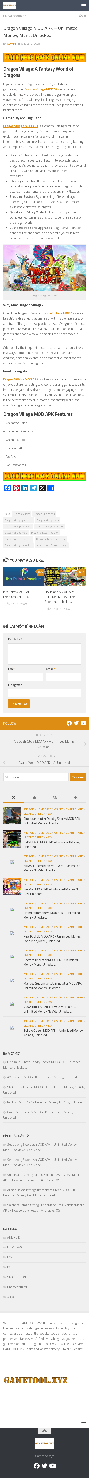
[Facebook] (69, 723)
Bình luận (15, 639)
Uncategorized (14, 16)
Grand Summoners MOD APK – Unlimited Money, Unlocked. (52, 915)
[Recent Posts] (13, 798)
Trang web (15, 685)
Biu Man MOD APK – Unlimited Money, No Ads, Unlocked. (51, 891)
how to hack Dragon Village (51, 545)
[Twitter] (76, 723)
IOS (56, 809)
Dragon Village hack (48, 520)
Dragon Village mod (16, 533)
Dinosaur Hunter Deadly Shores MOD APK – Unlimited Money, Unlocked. (53, 821)
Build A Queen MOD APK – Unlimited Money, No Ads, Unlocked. (53, 1033)
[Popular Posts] (34, 798)
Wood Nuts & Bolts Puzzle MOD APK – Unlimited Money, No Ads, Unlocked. (50, 1009)
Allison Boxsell (17, 1189)
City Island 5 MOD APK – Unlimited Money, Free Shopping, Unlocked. (60, 596)
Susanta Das (16, 1174)
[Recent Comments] (54, 798)
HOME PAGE (44, 809)
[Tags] (75, 798)
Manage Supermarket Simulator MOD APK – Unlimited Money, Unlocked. (54, 985)
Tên (11, 668)
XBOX (49, 814)
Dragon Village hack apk (18, 526)
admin (11, 43)
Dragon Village (22, 514)
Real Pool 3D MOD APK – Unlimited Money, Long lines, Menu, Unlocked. (52, 938)
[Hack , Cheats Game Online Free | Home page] (11, 5)
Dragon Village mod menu (51, 539)
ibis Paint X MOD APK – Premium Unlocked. (18, 594)
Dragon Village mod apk (44, 533)
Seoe (10, 1144)
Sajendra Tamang (19, 1204)
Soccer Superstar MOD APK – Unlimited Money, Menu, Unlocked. (51, 962)
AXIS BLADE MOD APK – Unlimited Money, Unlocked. (52, 844)
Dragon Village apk (44, 514)
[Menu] (83, 5)
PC (61, 809)
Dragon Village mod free (18, 539)
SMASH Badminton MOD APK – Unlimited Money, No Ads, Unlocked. (52, 868)
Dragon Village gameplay (19, 520)
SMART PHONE (74, 809)
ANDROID (29, 809)
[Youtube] (83, 723)
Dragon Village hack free (49, 526)
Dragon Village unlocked (18, 545)
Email (51, 668)
